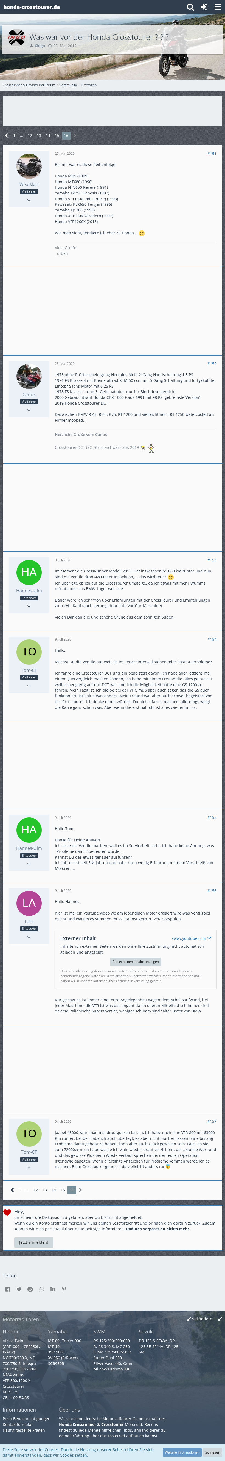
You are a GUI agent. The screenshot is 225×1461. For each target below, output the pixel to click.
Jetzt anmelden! (33, 1242)
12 (30, 135)
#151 (211, 153)
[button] (217, 6)
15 (57, 135)
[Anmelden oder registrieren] (204, 6)
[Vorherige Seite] (7, 136)
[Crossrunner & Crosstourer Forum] (31, 6)
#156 (211, 890)
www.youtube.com (189, 938)
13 (39, 135)
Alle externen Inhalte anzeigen (136, 961)
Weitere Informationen (182, 1452)
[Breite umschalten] (220, 1319)
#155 (211, 817)
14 (48, 135)
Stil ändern (202, 1318)
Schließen (212, 1452)
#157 (211, 1121)
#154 (211, 639)
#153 (211, 559)
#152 (211, 363)
